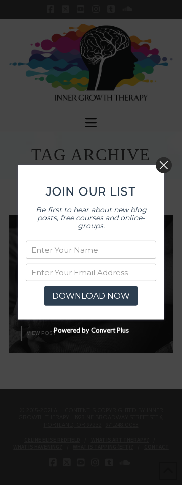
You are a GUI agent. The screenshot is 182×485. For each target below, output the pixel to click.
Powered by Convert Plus (91, 330)
